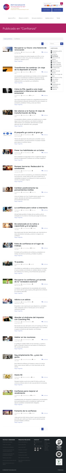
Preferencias (60, 470)
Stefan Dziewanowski (27, 52)
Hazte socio (46, 9)
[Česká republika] (50, 5)
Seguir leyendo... (18, 61)
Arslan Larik (25, 95)
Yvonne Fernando (26, 359)
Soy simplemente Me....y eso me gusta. (28, 356)
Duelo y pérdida (56, 64)
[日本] (59, 5)
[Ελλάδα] (57, 5)
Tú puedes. (19, 262)
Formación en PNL (57, 77)
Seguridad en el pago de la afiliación (24, 461)
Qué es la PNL (11, 18)
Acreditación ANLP (22, 452)
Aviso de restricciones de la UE (9, 460)
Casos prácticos (8, 39)
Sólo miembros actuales (23, 457)
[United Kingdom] (45, 5)
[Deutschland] (55, 5)
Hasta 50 (18, 375)
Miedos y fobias (56, 62)
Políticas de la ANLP (7, 457)
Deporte (54, 89)
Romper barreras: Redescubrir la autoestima (29, 167)
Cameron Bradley (26, 284)
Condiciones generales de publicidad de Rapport (8, 454)
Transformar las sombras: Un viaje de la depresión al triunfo (29, 68)
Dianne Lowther (26, 377)
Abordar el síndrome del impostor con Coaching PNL (29, 318)
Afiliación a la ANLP (23, 18)
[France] (52, 5)
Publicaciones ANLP (22, 455)
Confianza (45, 52)
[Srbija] (61, 5)
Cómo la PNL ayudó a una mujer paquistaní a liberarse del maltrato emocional (29, 91)
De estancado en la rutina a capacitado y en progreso (26, 225)
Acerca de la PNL (22, 444)
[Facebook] (35, 448)
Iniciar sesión (57, 9)
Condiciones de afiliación (8, 447)
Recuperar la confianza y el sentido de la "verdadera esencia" (30, 281)
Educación (55, 61)
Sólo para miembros (37, 18)
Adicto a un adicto (22, 299)
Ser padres (55, 79)
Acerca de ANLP (22, 447)
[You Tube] (35, 450)
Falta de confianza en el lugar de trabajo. (29, 245)
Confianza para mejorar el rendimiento (26, 392)
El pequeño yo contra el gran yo (28, 132)
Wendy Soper (25, 192)
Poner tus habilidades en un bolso (29, 150)
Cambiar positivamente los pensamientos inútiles (26, 189)
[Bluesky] (38, 450)
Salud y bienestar (57, 66)
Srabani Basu (25, 72)
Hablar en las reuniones (24, 337)
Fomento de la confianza (25, 411)
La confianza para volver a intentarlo (31, 208)
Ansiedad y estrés (57, 51)
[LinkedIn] (40, 448)
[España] (48, 5)
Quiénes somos (49, 18)
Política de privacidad (7, 442)
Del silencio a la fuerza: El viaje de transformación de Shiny (29, 112)
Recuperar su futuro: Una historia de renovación (30, 49)
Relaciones (55, 87)
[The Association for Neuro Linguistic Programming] (16, 7)
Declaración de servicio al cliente (8, 463)
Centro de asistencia (22, 442)
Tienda (58, 18)
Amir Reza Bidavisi (26, 134)
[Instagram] (38, 448)
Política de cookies (7, 444)
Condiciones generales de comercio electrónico (8, 450)
